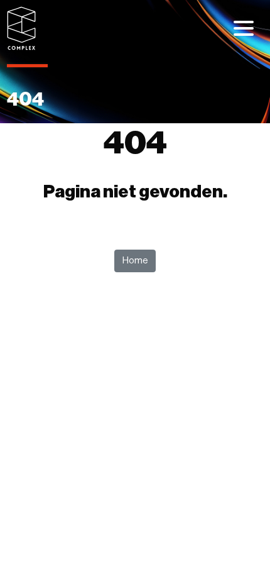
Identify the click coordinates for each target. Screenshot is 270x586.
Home (135, 260)
